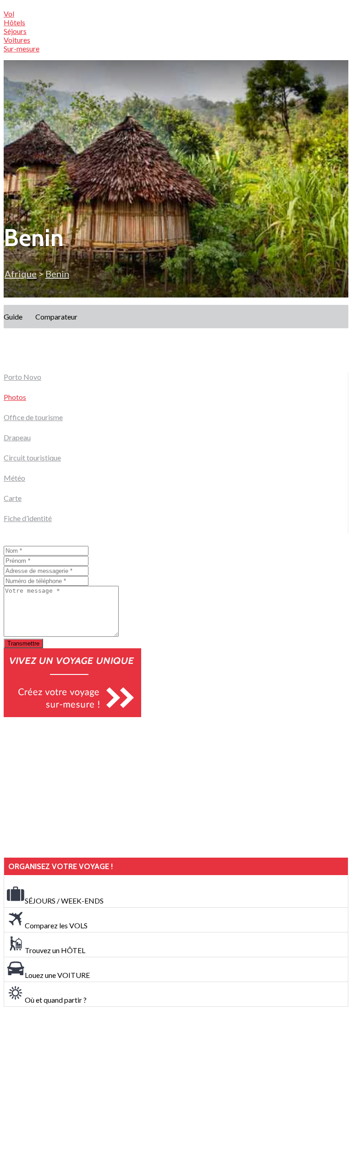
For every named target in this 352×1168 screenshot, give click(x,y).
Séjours (15, 31)
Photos (15, 397)
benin (57, 273)
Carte (13, 498)
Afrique (21, 273)
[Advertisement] (72, 787)
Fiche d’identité (28, 518)
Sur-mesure (21, 48)
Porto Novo (22, 376)
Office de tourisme (33, 417)
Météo (14, 477)
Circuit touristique (32, 457)
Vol (9, 13)
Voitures (17, 39)
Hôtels (14, 22)
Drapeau (17, 437)
